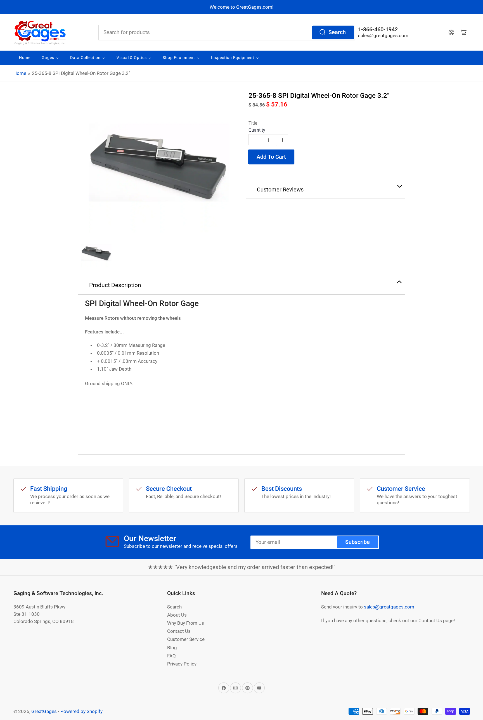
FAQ (171, 656)
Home (19, 73)
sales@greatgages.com (383, 35)
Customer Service (186, 639)
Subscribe (357, 542)
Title (252, 123)
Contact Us (179, 631)
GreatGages (44, 711)
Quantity (256, 130)
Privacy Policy (181, 664)
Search (337, 32)
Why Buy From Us (185, 623)
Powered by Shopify (81, 711)
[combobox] (226, 32)
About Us (177, 615)
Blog (172, 647)
